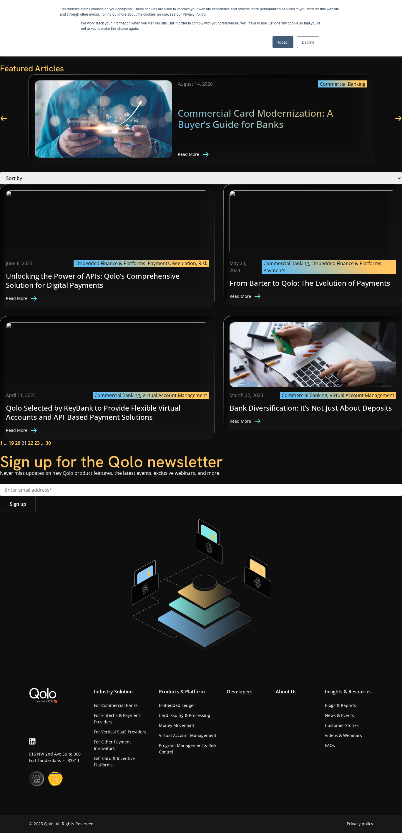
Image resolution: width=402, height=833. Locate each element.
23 (37, 443)
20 (17, 443)
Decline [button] (308, 41)
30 (48, 443)
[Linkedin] (32, 741)
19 (11, 443)
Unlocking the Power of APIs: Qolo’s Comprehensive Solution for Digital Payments (93, 280)
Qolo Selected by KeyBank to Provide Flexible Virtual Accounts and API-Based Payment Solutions (93, 412)
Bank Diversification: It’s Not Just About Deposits (311, 408)
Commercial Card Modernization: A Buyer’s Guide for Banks (255, 118)
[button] (3, 118)
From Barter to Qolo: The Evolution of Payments (310, 283)
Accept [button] (283, 41)
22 (30, 443)
